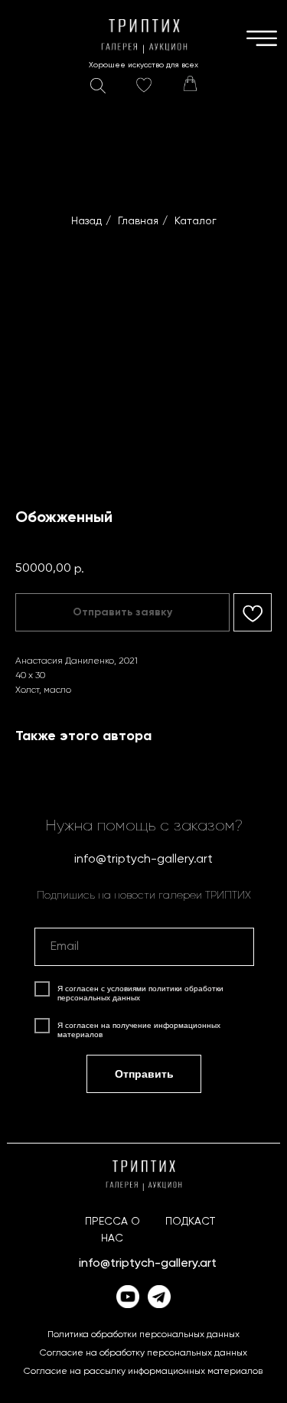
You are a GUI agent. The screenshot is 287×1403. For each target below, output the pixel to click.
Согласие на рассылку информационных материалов (143, 1371)
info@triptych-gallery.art (143, 859)
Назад (86, 221)
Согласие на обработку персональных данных (143, 1353)
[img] (189, 83)
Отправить (144, 1074)
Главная (138, 221)
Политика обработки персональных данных (143, 1334)
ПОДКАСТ (190, 1221)
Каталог (195, 221)
